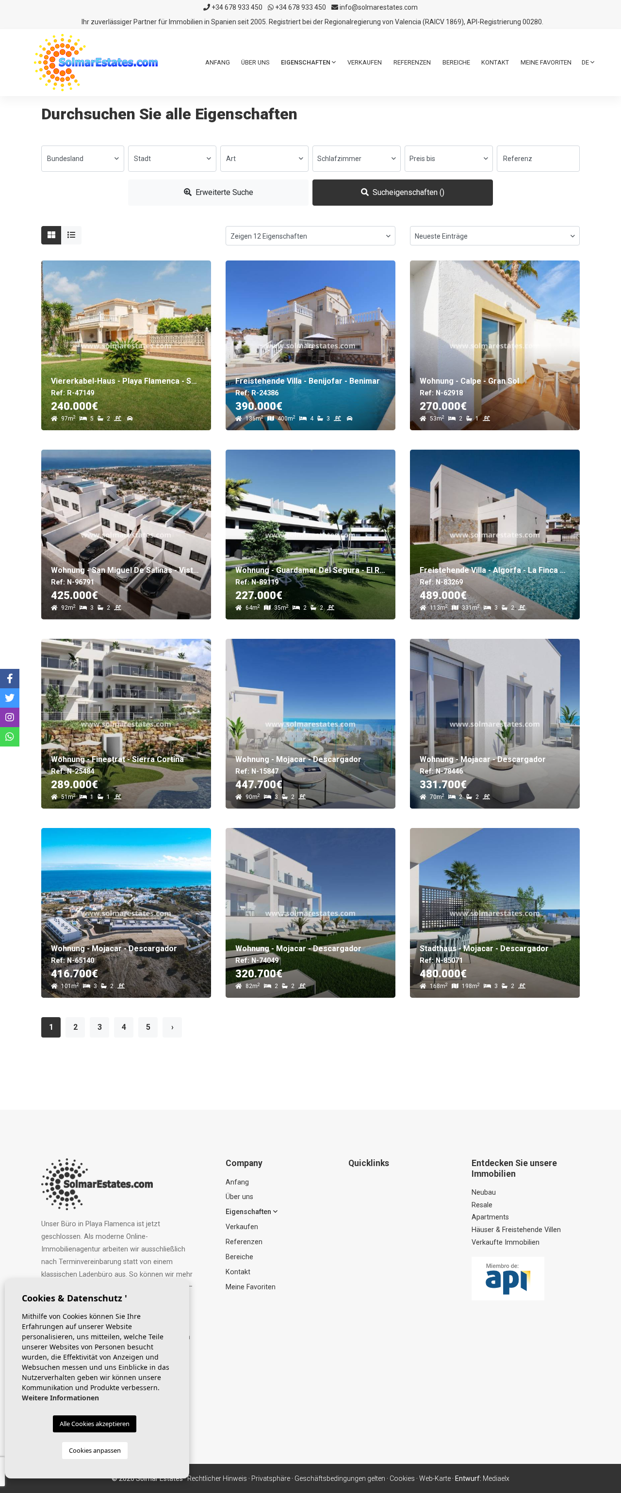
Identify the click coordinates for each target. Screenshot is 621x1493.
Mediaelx (496, 1478)
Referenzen (412, 62)
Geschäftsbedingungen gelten (339, 1478)
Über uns (255, 62)
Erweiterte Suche (223, 192)
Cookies (402, 1478)
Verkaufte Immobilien (505, 1242)
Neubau (484, 1192)
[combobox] (82, 159)
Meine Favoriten (546, 62)
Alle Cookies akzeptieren (95, 1423)
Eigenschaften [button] (306, 62)
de (586, 62)
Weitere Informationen (60, 1397)
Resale (482, 1205)
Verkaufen (364, 62)
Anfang (217, 62)
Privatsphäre (270, 1478)
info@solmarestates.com (378, 7)
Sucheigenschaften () (407, 192)
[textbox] (82, 158)
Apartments (490, 1217)
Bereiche (456, 62)
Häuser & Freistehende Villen (516, 1230)
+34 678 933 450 (236, 7)
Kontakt (495, 62)
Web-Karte (435, 1478)
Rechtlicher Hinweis (217, 1478)
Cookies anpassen (95, 1450)
